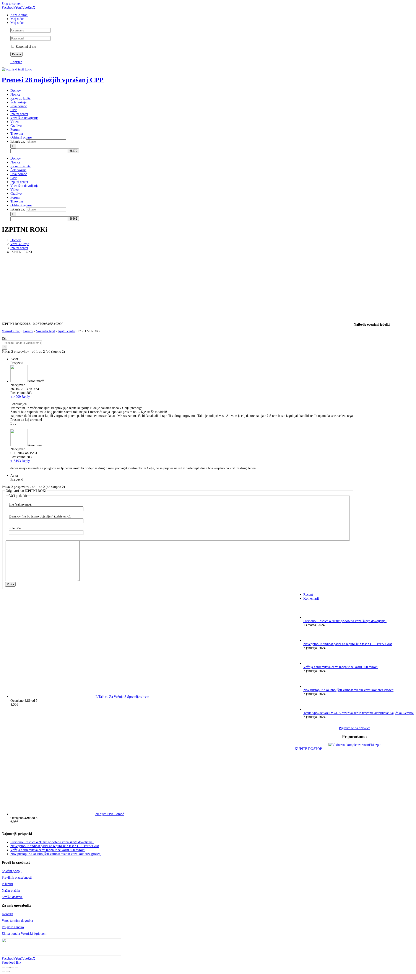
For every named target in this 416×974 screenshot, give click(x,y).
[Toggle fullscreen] (12, 967)
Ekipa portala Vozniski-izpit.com (24, 933)
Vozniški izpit (11, 331)
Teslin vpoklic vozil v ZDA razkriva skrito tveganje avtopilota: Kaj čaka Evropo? (358, 713)
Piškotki (7, 884)
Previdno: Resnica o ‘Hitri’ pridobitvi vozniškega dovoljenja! (345, 621)
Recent (308, 594)
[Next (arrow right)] (8, 971)
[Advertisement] (208, 287)
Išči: (4, 338)
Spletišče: (15, 528)
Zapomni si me (25, 46)
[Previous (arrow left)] (3, 971)
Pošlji (10, 584)
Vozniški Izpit (45, 331)
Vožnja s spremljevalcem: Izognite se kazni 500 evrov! (340, 667)
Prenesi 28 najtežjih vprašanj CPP (53, 80)
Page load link (11, 962)
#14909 (15, 396)
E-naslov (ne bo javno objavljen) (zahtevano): (40, 516)
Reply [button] (26, 396)
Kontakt (7, 914)
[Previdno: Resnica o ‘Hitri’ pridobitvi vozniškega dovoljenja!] (310, 617)
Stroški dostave (12, 897)
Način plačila (11, 890)
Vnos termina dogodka (17, 920)
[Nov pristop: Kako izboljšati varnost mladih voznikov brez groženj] (310, 686)
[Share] (8, 967)
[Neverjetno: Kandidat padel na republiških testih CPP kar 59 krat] (310, 640)
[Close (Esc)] (3, 967)
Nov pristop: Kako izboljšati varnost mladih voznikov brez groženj (348, 690)
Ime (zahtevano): (20, 504)
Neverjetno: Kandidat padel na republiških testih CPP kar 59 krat (347, 644)
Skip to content (12, 3)
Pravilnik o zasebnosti (17, 877)
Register (16, 62)
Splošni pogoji (11, 871)
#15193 (15, 461)
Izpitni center (66, 331)
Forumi (28, 331)
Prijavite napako (13, 927)
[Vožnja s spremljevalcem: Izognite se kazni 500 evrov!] (310, 663)
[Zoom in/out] (16, 967)
